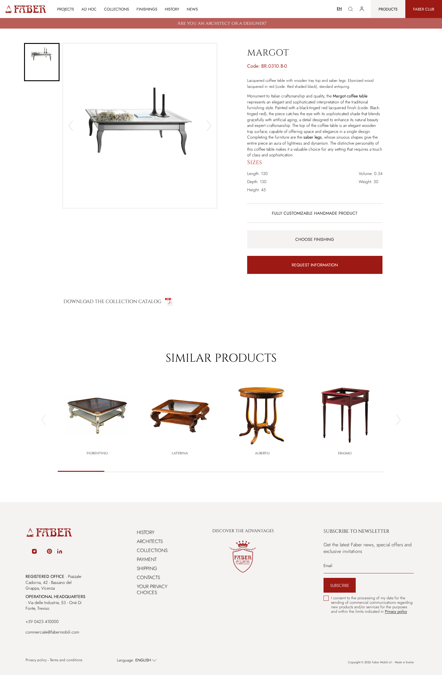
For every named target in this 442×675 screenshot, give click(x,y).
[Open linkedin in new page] (59, 552)
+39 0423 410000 (42, 621)
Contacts (148, 577)
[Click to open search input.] (350, 9)
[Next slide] (209, 125)
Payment (147, 559)
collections (116, 9)
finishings (147, 9)
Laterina (180, 453)
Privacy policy (36, 660)
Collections (152, 550)
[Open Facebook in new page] (26, 552)
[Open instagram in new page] (34, 552)
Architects (150, 541)
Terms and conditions (66, 660)
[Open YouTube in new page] (42, 552)
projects (65, 9)
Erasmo (344, 453)
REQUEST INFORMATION (315, 265)
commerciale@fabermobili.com (52, 632)
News (192, 9)
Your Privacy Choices (152, 589)
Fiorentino (97, 453)
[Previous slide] (70, 125)
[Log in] (361, 9)
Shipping (147, 568)
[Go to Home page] (25, 9)
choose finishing (314, 239)
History (172, 9)
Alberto (262, 453)
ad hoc (89, 9)
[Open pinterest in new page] (49, 552)
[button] (42, 62)
